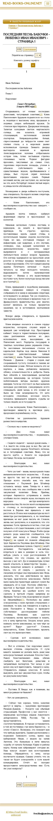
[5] (11, 540)
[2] (41, 114)
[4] (14, 357)
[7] (22, 600)
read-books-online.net (22, 3)
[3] (17, 281)
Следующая (30, 49)
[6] (41, 546)
